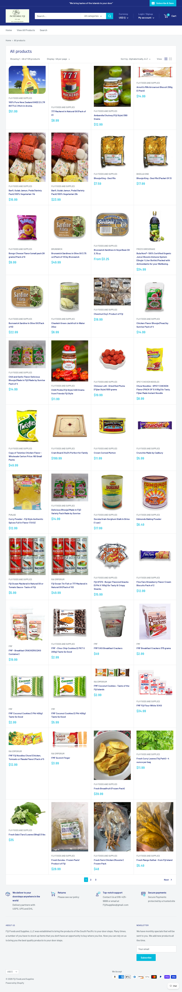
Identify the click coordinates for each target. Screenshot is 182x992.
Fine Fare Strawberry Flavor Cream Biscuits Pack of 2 (153, 583)
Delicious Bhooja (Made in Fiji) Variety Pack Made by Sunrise (66, 511)
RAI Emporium (57, 579)
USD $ (10, 971)
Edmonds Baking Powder (148, 519)
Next (166, 879)
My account (145, 17)
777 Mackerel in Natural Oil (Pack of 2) (68, 113)
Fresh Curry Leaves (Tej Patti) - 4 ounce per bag (152, 760)
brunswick (56, 249)
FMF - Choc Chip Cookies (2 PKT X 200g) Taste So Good (68, 650)
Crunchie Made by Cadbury (149, 452)
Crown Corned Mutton (105, 452)
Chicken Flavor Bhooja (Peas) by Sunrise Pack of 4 (152, 325)
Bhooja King (142, 174)
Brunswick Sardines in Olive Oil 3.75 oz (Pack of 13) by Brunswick (68, 255)
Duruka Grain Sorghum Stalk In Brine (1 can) (112, 521)
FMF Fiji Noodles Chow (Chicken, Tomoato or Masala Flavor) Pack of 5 (26, 757)
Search (43, 30)
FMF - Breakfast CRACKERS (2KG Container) (25, 652)
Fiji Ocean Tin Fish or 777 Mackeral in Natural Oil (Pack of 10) (69, 585)
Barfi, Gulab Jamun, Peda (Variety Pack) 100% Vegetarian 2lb (67, 192)
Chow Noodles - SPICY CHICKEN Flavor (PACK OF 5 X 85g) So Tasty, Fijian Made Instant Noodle (153, 389)
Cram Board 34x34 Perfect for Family (69, 452)
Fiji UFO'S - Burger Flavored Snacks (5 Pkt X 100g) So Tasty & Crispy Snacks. (111, 585)
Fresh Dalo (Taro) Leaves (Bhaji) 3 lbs (27, 834)
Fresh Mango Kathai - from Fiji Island (154, 860)
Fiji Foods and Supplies (20, 98)
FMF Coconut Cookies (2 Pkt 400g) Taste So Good (68, 715)
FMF (10, 646)
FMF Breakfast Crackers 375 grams (153, 648)
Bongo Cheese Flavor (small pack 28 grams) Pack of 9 (27, 255)
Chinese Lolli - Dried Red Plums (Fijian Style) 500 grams (109, 387)
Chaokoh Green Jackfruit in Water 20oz (68, 325)
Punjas (12, 515)
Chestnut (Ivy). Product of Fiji (108, 313)
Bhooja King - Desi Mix (105, 178)
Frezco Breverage (145, 249)
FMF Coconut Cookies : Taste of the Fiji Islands (111, 687)
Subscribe (146, 957)
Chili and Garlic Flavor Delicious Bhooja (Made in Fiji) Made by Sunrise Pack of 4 (27, 380)
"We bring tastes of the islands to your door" (91, 3)
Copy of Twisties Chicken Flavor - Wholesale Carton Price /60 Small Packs (25, 456)
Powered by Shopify (15, 983)
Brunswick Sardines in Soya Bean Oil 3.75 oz (112, 251)
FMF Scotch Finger (60, 757)
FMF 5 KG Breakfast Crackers (108, 648)
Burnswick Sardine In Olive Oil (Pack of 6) (26, 325)
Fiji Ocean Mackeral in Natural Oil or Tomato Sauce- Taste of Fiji (26, 585)
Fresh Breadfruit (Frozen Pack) (109, 788)
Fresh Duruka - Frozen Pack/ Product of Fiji (65, 862)
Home (9, 30)
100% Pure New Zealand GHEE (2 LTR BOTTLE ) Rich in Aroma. (27, 104)
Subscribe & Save (165, 3)
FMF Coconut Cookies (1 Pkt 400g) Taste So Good (26, 715)
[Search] (109, 16)
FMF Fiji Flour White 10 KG (149, 705)
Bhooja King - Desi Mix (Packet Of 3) (153, 178)
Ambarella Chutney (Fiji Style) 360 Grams (110, 117)
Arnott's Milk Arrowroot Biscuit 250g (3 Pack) (154, 89)
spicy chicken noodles (147, 382)
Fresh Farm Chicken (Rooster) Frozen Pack (109, 862)
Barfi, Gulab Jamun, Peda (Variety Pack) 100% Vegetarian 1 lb (25, 192)
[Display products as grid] (166, 59)
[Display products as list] (170, 59)
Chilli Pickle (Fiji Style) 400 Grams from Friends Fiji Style (67, 391)
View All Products (26, 30)
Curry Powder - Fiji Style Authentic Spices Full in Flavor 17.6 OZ (26, 521)
